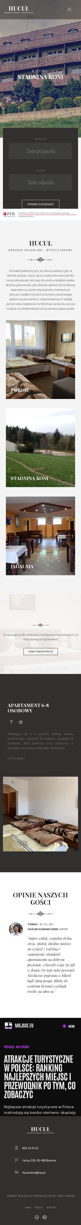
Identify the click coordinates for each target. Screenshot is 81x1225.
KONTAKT (51, 1207)
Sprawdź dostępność (41, 204)
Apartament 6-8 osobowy (28, 707)
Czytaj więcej (16, 758)
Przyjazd (40, 139)
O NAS (28, 1207)
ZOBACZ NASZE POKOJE (40, 651)
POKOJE (38, 1207)
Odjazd (40, 170)
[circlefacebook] (45, 1217)
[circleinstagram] (37, 1217)
